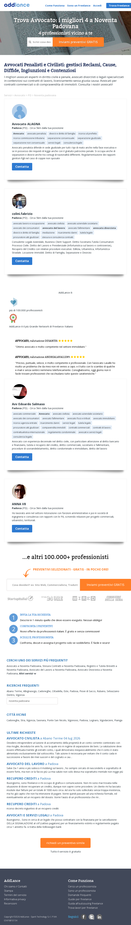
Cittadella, (58, 691)
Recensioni (10, 903)
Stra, (23, 720)
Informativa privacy (15, 899)
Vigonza (20, 695)
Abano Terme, (15, 691)
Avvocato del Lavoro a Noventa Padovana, (53, 669)
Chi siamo (10, 886)
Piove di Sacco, (88, 691)
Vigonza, (31, 720)
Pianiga (118, 720)
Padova (16, 128)
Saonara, (42, 720)
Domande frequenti (79, 895)
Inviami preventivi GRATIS (105, 585)
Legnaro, (94, 720)
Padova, (74, 691)
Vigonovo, (73, 720)
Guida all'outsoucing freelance (85, 903)
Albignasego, (30, 691)
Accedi (97, 5)
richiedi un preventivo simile (65, 843)
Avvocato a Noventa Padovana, (24, 666)
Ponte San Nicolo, (57, 720)
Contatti (22, 886)
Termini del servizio (15, 895)
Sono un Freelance (78, 5)
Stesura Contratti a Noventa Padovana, (64, 666)
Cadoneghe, (45, 691)
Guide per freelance (80, 899)
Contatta (22, 167)
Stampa (8, 890)
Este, (67, 691)
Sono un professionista (82, 890)
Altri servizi (26, 673)
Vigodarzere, (107, 720)
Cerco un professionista (82, 886)
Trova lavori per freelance (83, 907)
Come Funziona (54, 5)
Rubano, (102, 691)
